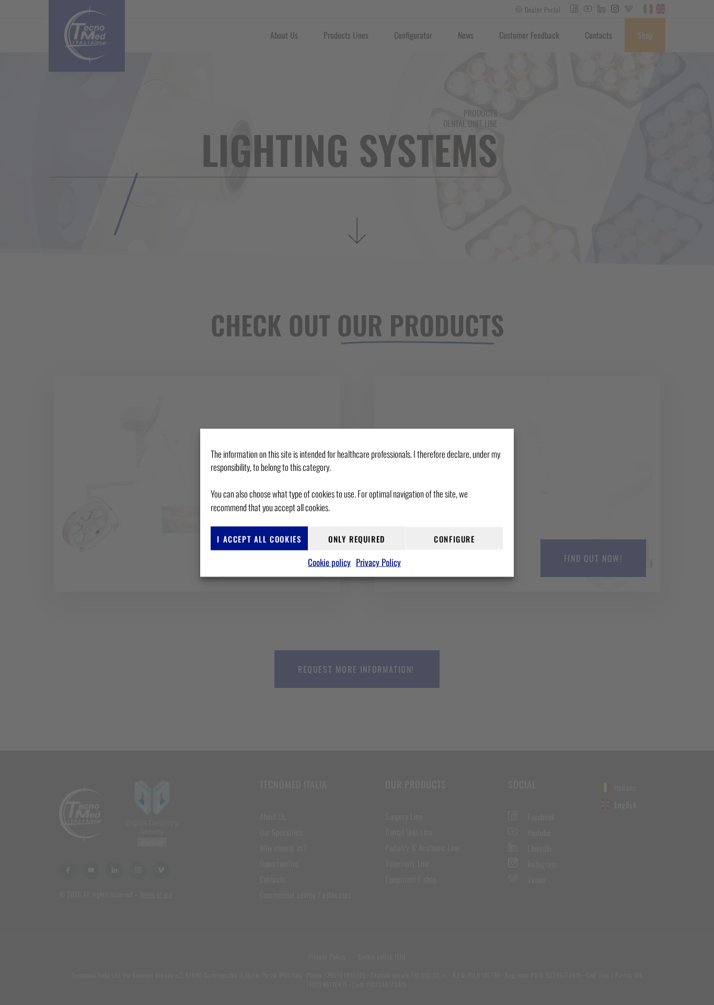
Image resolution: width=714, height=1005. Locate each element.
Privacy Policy (378, 562)
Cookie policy (329, 562)
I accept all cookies (259, 538)
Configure (454, 538)
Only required (356, 538)
